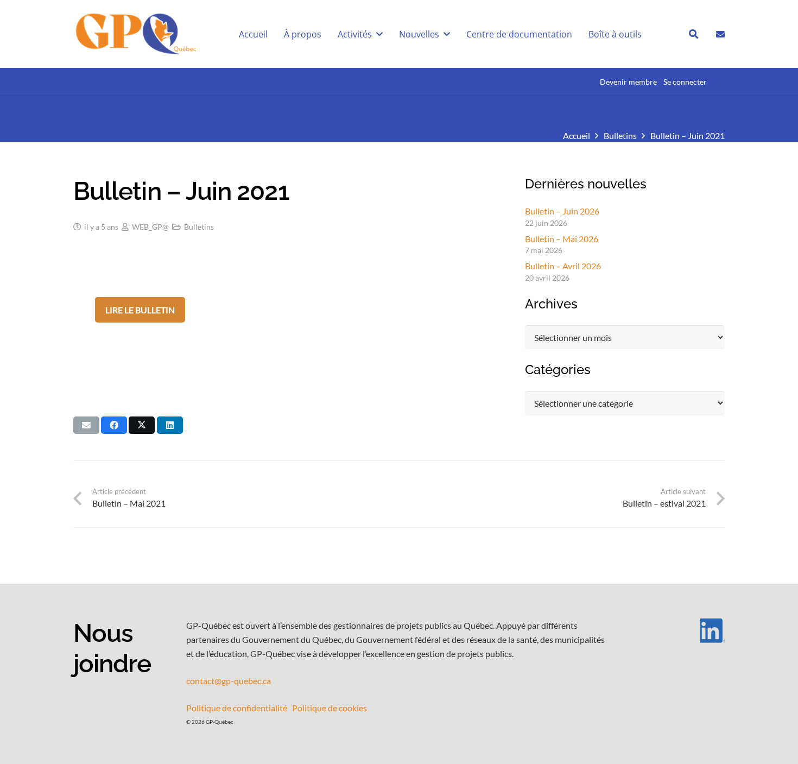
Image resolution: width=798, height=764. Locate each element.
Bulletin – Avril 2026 (563, 266)
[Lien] (720, 33)
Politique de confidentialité (236, 708)
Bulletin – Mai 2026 (561, 238)
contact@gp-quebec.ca (228, 680)
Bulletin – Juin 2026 (562, 211)
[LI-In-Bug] (681, 630)
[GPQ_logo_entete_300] (135, 34)
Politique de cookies (329, 708)
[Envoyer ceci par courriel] (86, 425)
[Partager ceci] (114, 425)
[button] (693, 34)
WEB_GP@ (150, 226)
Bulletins (199, 226)
